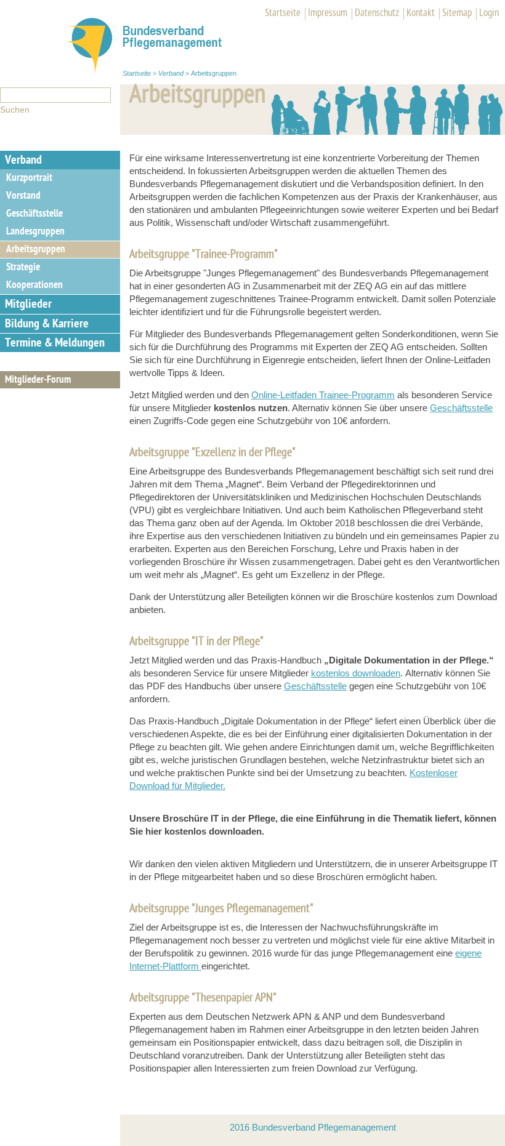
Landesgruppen (35, 232)
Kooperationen (34, 285)
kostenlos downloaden (355, 673)
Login (489, 13)
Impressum (327, 13)
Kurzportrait (29, 178)
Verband (171, 73)
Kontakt (420, 13)
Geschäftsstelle (34, 214)
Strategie (23, 267)
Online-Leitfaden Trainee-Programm (323, 395)
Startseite (283, 13)
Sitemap (457, 13)
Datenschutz (377, 13)
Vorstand (23, 196)
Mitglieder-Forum (38, 380)
